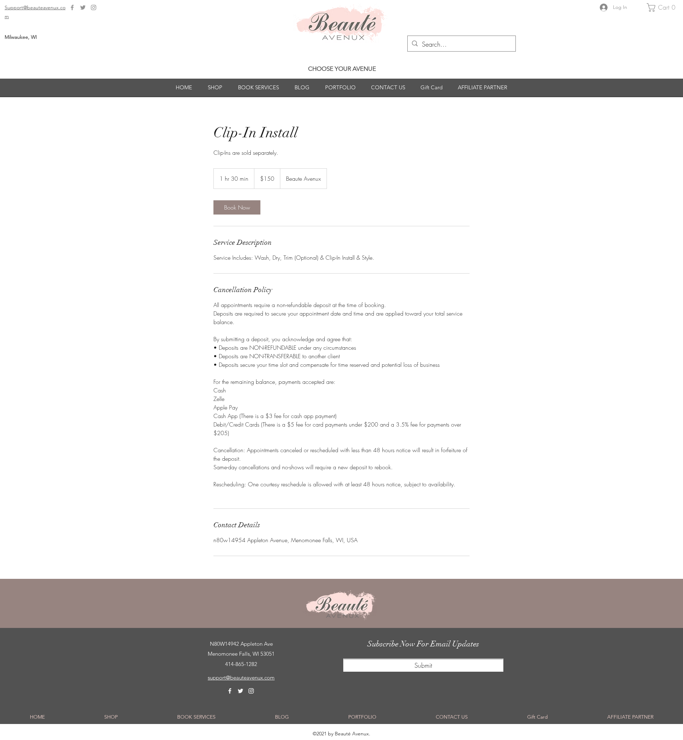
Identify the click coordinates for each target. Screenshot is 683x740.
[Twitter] (82, 7)
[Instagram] (93, 7)
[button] (663, 7)
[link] (236, 207)
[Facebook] (72, 7)
